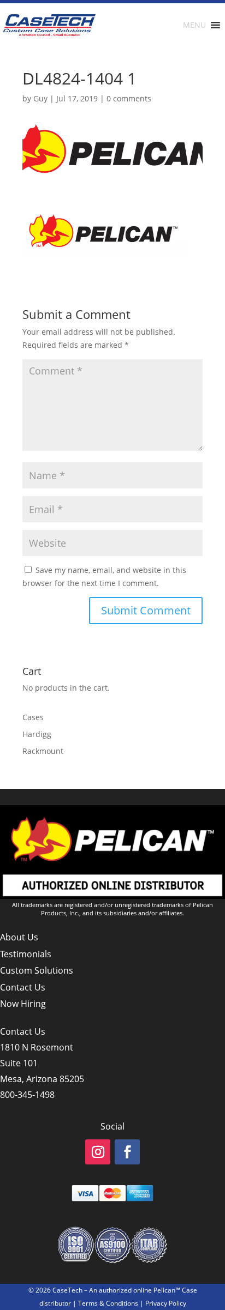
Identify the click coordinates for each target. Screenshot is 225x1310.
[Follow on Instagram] (97, 1151)
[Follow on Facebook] (127, 1151)
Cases (33, 717)
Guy (40, 98)
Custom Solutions (36, 970)
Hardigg (36, 734)
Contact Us (22, 987)
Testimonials (25, 954)
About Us (19, 937)
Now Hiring (23, 1004)
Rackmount (42, 751)
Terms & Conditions (108, 1303)
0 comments (128, 98)
